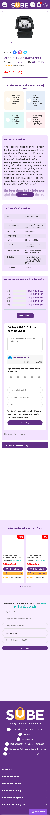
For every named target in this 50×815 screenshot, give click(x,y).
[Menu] (4, 4)
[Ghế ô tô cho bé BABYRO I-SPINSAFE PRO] (13, 545)
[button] (20, 586)
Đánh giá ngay (25, 316)
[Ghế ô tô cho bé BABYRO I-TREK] (37, 545)
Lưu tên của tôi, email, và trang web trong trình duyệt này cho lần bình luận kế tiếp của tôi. (24, 414)
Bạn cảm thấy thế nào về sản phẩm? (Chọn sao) (24, 370)
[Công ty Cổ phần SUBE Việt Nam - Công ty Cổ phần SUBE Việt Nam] (19, 4)
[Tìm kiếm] (45, 5)
